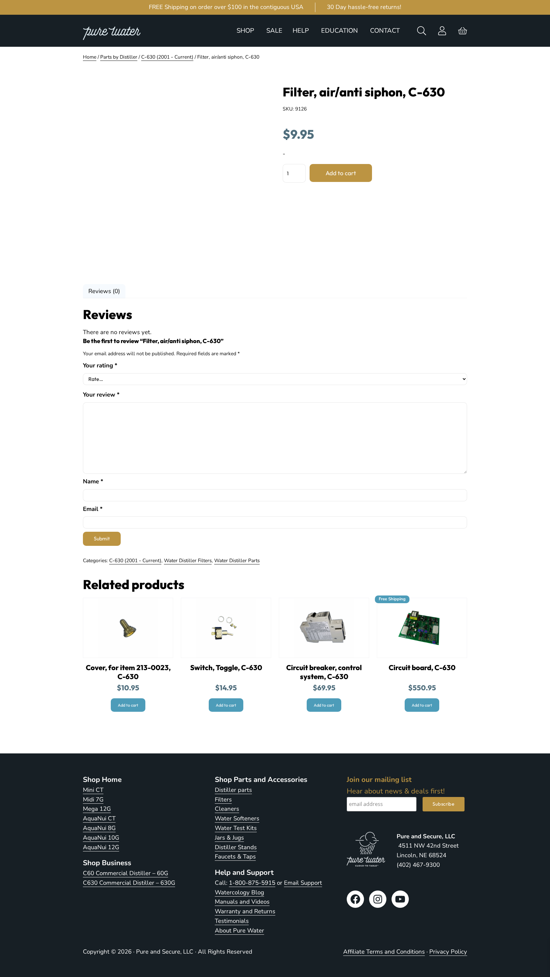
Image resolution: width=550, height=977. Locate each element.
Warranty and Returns (245, 911)
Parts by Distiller (118, 56)
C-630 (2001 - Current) (167, 56)
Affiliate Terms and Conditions (384, 952)
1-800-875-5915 (252, 883)
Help (301, 30)
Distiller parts (233, 790)
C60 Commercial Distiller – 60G (125, 873)
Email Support (303, 883)
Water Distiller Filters (188, 560)
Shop (245, 30)
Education (339, 30)
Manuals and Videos (242, 902)
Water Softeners (237, 818)
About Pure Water (239, 930)
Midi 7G (93, 799)
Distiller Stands (236, 847)
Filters (223, 799)
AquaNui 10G (101, 837)
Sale (274, 30)
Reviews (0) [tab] (104, 291)
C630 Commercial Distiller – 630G (129, 883)
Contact (385, 30)
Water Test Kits (236, 828)
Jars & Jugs (229, 837)
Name (93, 481)
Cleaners (227, 809)
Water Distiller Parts (237, 560)
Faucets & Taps (235, 856)
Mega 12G (97, 809)
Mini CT (93, 790)
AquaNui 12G (101, 847)
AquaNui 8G (99, 828)
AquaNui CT (99, 818)
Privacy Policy (448, 952)
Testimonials (232, 921)
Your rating (100, 365)
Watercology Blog (239, 892)
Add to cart (341, 173)
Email (92, 509)
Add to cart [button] (128, 705)
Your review (101, 394)
